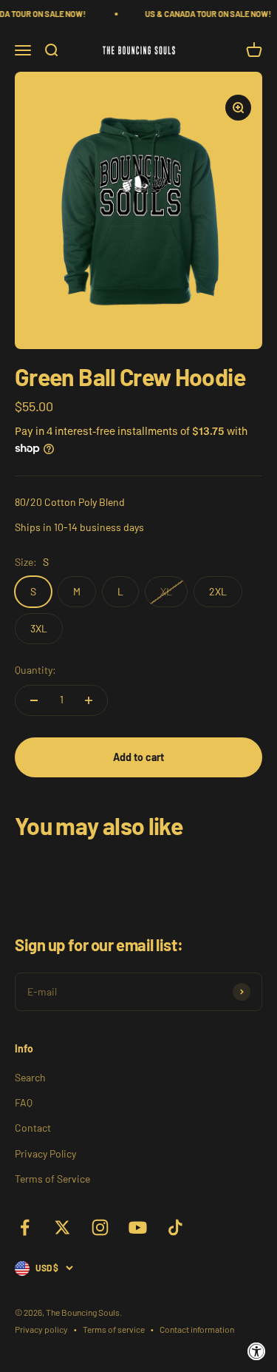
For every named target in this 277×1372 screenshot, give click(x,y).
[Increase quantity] (88, 700)
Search (30, 1077)
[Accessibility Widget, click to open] (257, 1352)
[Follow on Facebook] (25, 1227)
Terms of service (114, 1329)
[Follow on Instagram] (100, 1227)
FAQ (24, 1102)
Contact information (197, 1329)
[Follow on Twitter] (62, 1227)
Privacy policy (41, 1329)
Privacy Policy (45, 1153)
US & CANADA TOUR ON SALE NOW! (203, 13)
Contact (33, 1127)
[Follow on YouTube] (138, 1227)
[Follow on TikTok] (175, 1227)
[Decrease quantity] (34, 700)
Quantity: (35, 669)
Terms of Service (52, 1178)
